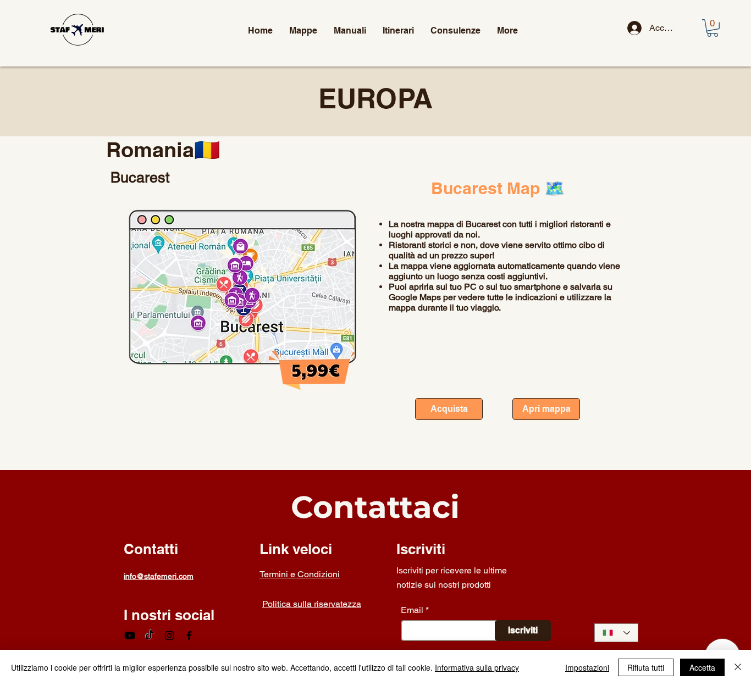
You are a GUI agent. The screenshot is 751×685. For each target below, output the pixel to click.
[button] (712, 28)
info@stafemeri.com (159, 576)
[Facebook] (189, 635)
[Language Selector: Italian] (616, 632)
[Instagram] (169, 635)
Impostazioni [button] (587, 667)
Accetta (702, 667)
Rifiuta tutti (645, 667)
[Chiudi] (737, 667)
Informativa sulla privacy (477, 667)
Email (412, 610)
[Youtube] (130, 635)
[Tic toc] (149, 635)
